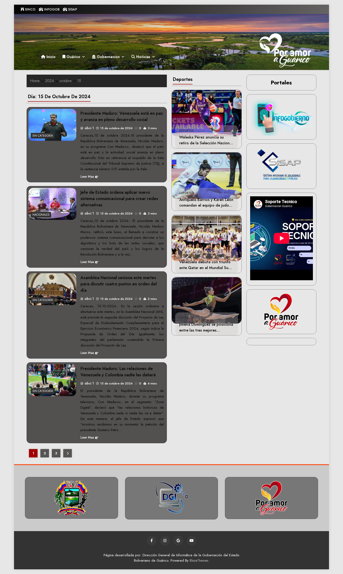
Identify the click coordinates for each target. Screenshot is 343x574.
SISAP (72, 9)
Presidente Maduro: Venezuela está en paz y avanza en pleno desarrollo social (121, 116)
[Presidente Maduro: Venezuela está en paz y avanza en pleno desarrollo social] (52, 125)
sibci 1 (89, 128)
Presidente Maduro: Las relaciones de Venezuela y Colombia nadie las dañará (118, 371)
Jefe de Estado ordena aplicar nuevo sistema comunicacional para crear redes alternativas (119, 198)
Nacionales (40, 215)
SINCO (29, 9)
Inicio (50, 56)
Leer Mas (87, 176)
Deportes (186, 130)
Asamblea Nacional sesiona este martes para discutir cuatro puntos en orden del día (118, 283)
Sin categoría (42, 136)
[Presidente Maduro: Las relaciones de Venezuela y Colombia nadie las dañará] (52, 380)
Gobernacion (108, 56)
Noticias (142, 56)
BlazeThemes (199, 560)
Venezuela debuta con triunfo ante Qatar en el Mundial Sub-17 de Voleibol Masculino (205, 267)
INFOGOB (51, 9)
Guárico (72, 56)
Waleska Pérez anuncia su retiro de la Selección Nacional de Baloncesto (206, 143)
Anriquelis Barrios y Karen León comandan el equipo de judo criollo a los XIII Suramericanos (206, 205)
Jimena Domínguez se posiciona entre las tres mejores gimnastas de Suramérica (206, 330)
